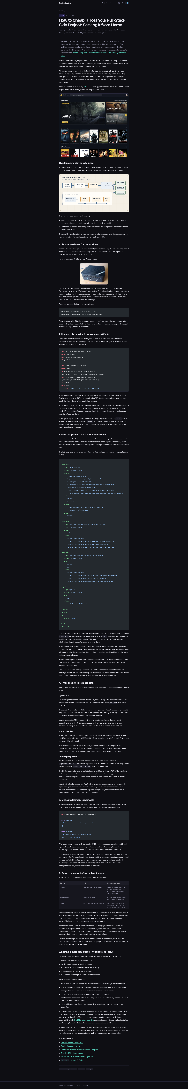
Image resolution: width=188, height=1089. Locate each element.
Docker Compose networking (72, 1043)
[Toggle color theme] (127, 3)
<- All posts (63, 11)
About (111, 3)
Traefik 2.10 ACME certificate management (77, 1057)
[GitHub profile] (119, 3)
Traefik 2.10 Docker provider (72, 1053)
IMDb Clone (87, 87)
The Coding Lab (65, 3)
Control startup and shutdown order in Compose (79, 1050)
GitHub (78, 1085)
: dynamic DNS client (73, 1060)
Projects (104, 3)
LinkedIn (85, 1085)
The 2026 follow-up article (84, 1020)
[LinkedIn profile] (122, 3)
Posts (98, 3)
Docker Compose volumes (71, 1046)
